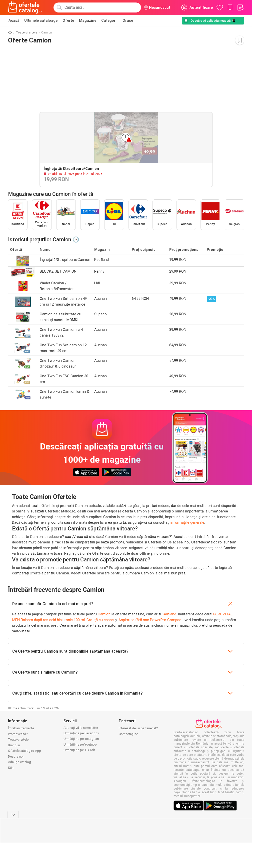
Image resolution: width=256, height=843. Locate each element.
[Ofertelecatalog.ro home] (25, 7)
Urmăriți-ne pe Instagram (81, 739)
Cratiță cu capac (100, 620)
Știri (11, 768)
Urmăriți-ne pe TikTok (79, 750)
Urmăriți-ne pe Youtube (80, 744)
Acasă (13, 20)
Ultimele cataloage (41, 20)
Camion (104, 614)
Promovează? (18, 734)
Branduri (14, 745)
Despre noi (16, 756)
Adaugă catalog (19, 762)
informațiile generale (187, 522)
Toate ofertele (26, 32)
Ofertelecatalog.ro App (24, 751)
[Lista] (240, 7)
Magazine (87, 20)
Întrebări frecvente (21, 728)
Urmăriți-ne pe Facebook (81, 733)
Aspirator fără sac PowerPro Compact (150, 620)
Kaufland (169, 614)
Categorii (109, 20)
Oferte (68, 20)
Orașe (127, 20)
